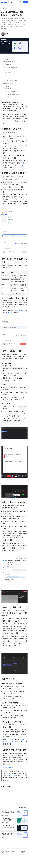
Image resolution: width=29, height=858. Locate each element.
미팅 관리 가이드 (9, 312)
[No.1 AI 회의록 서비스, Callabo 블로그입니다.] (4, 2)
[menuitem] (23, 34)
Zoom (5, 75)
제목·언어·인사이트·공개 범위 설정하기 (10, 67)
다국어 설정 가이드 (19, 310)
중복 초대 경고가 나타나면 (8, 83)
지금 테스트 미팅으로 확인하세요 (9, 97)
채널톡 (25, 773)
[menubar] (23, 34)
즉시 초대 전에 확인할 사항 (8, 62)
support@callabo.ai (10, 776)
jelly (6, 33)
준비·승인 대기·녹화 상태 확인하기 (10, 80)
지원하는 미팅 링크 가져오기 (8, 70)
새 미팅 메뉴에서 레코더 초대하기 (9, 64)
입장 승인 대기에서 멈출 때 (9, 91)
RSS (18, 852)
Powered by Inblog (23, 852)
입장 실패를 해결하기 (7, 86)
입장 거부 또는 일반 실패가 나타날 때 (11, 94)
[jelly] (3, 34)
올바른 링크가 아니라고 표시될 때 (10, 89)
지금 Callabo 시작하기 (7, 768)
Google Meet (7, 72)
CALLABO (4, 8)
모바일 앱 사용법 (12, 742)
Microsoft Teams (8, 78)
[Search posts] (20, 2)
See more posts (22, 807)
